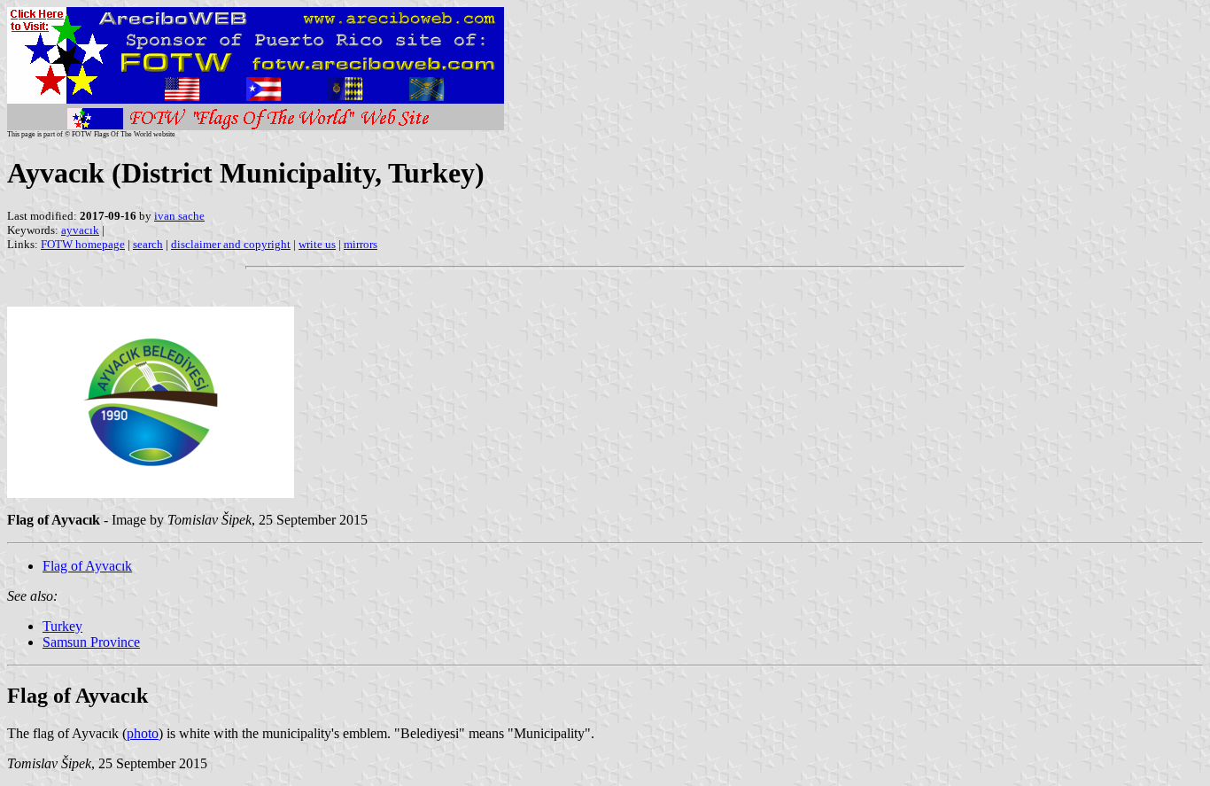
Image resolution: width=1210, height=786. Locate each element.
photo (143, 733)
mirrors (360, 244)
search (148, 244)
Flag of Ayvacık (87, 565)
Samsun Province (91, 642)
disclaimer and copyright (231, 244)
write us (317, 244)
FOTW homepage (83, 244)
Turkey (62, 626)
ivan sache (179, 215)
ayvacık (80, 230)
